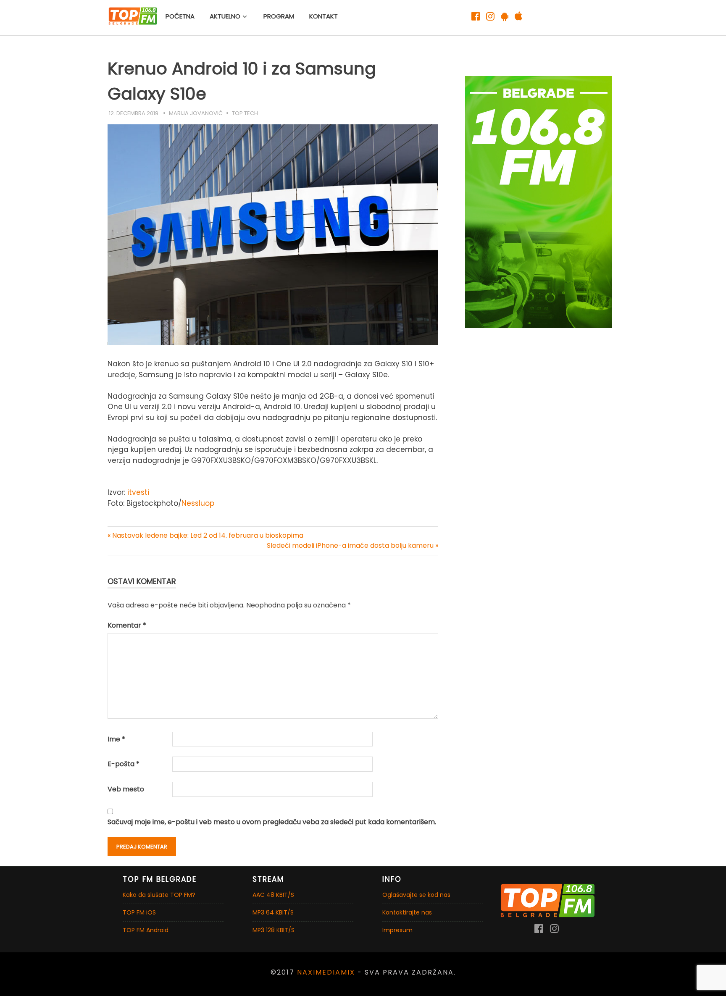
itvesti (138, 492)
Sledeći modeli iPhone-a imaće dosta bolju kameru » (352, 545)
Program (278, 16)
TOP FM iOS (139, 912)
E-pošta (123, 764)
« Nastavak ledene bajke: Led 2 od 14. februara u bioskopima (205, 535)
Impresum (397, 930)
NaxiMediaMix (326, 972)
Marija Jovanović (196, 113)
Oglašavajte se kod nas (416, 895)
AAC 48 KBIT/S (273, 895)
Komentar (127, 625)
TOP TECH (245, 113)
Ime (116, 739)
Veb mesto (126, 789)
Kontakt (323, 16)
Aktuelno (225, 16)
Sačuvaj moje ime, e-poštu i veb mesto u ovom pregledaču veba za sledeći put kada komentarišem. (272, 822)
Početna (180, 16)
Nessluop (198, 503)
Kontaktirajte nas (407, 912)
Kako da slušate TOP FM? (159, 895)
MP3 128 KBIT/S (274, 930)
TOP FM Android (145, 930)
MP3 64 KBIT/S (273, 912)
